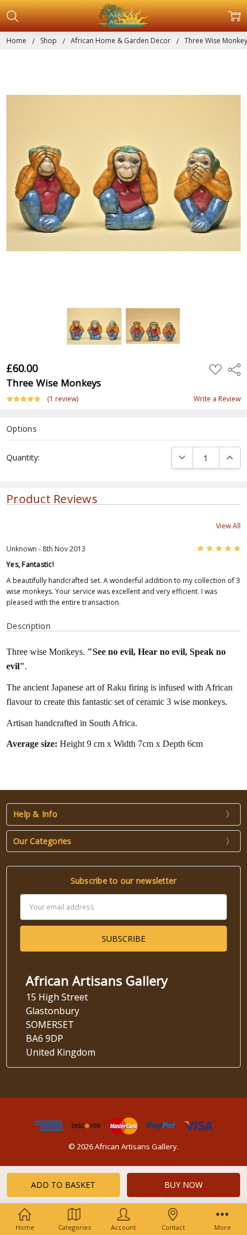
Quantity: (23, 457)
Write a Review (217, 399)
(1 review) (62, 399)
